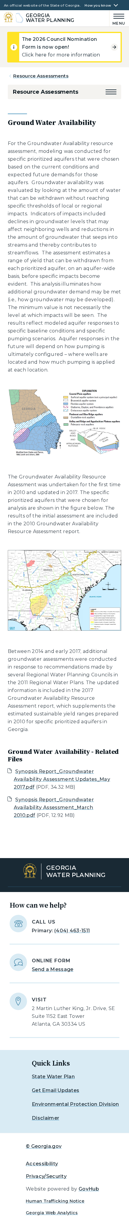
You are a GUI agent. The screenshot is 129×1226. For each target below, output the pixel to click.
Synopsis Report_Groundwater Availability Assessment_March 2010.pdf (54, 807)
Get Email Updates (55, 1090)
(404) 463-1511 (72, 930)
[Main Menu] (117, 18)
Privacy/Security (46, 1176)
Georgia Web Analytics (52, 1212)
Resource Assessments (40, 76)
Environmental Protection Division (75, 1104)
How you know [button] (98, 6)
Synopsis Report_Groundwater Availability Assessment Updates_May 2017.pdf (62, 779)
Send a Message (52, 969)
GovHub (89, 1189)
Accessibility (42, 1164)
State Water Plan (53, 1076)
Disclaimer (45, 1118)
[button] (111, 92)
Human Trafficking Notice (55, 1201)
